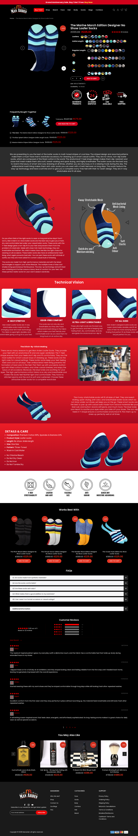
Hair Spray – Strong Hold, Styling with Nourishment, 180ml (53, 771)
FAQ (51, 810)
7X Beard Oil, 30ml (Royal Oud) (84, 770)
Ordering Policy (104, 800)
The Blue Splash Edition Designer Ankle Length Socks (30, 138)
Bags (91, 10)
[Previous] (23, 48)
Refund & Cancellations (107, 806)
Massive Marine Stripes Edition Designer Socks (28, 142)
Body (76, 10)
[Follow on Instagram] (28, 805)
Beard (55, 10)
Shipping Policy (104, 803)
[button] (116, 32)
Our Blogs (53, 806)
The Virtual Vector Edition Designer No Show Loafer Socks (54, 553)
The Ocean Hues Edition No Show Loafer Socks (114, 553)
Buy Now (88, 2)
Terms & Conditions (106, 810)
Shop (48, 10)
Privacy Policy (103, 796)
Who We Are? (55, 796)
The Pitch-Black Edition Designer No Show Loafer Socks (24, 553)
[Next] (64, 48)
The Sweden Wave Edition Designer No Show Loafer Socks (84, 553)
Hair (69, 10)
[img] (14, 646)
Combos (99, 10)
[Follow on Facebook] (25, 805)
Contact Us (54, 803)
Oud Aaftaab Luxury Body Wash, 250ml (23, 771)
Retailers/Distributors (106, 813)
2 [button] (66, 727)
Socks (83, 10)
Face (63, 10)
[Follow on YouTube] (32, 805)
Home (12, 18)
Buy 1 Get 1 (39, 10)
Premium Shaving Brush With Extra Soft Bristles (114, 771)
